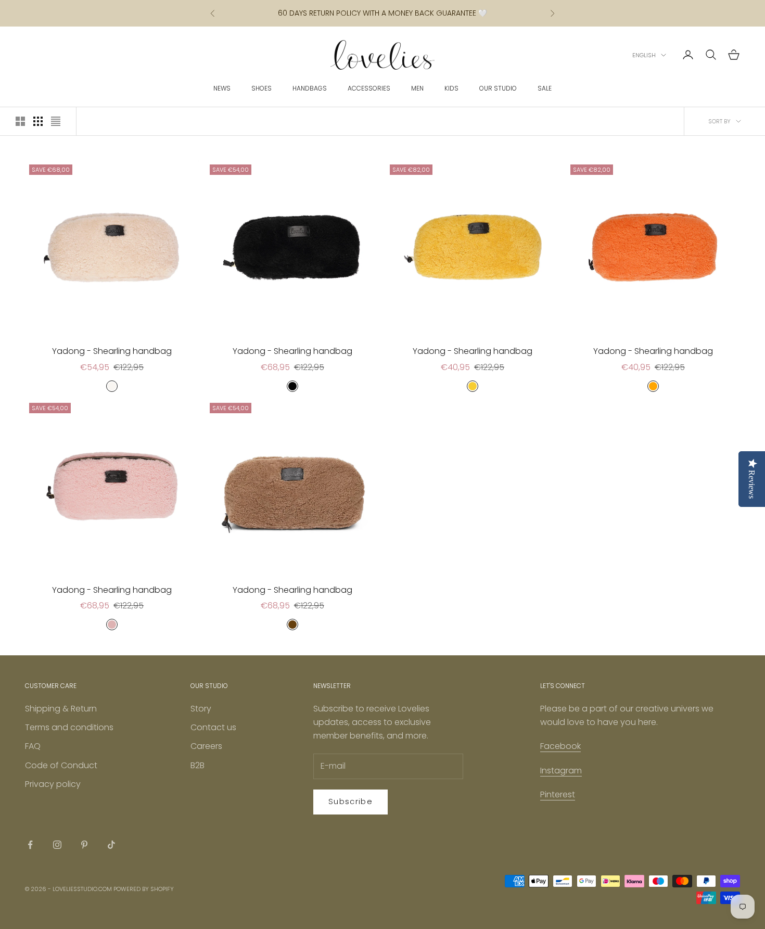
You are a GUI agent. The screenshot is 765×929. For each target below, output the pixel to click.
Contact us (213, 727)
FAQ (33, 746)
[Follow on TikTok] (111, 844)
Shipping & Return (61, 709)
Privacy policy (53, 784)
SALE (545, 88)
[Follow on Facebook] (30, 844)
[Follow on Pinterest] (84, 844)
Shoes (261, 88)
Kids (451, 88)
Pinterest (557, 794)
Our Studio (498, 88)
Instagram (561, 771)
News (222, 88)
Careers (206, 746)
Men (417, 88)
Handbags (309, 88)
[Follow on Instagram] (57, 844)
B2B (197, 765)
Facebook (560, 746)
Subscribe (350, 801)
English (644, 55)
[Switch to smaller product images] (38, 121)
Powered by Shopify (143, 889)
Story (200, 709)
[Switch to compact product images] (55, 121)
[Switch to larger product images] (20, 121)
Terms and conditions (69, 727)
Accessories (369, 88)
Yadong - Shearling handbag (112, 351)
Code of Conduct (61, 765)
